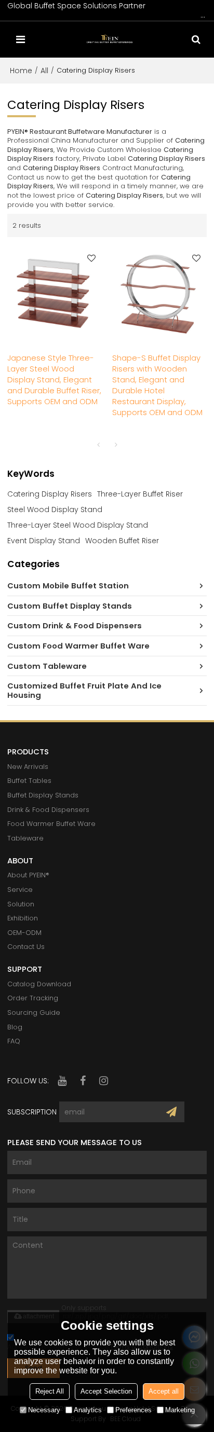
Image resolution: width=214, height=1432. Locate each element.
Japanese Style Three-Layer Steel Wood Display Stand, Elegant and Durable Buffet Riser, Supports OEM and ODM (54, 379)
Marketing (180, 1410)
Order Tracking (32, 998)
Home (21, 70)
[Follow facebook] (82, 1080)
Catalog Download (39, 984)
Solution (20, 904)
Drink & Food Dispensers (48, 809)
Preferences (133, 1410)
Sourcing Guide (33, 1012)
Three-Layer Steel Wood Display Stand (77, 525)
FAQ (13, 1041)
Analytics (88, 1410)
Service (20, 889)
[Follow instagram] (103, 1080)
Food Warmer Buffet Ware (51, 823)
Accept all (164, 1391)
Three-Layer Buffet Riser (140, 494)
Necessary (44, 1410)
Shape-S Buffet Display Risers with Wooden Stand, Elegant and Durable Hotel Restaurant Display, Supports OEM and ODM (157, 385)
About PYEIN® (28, 875)
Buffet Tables (29, 780)
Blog (14, 1027)
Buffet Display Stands (42, 795)
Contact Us (26, 946)
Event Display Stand (43, 540)
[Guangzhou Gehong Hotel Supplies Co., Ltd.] (109, 39)
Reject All (49, 1391)
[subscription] (171, 1111)
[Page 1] (98, 444)
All (44, 70)
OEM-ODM (24, 932)
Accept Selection (106, 1391)
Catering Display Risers (49, 494)
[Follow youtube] (61, 1080)
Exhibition (22, 918)
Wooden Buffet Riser (122, 540)
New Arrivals (27, 766)
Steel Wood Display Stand (54, 509)
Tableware (25, 838)
